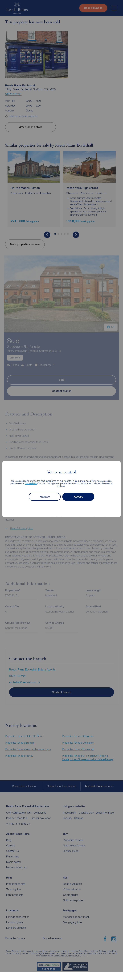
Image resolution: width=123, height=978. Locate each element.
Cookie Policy (31, 483)
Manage (45, 496)
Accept (78, 496)
